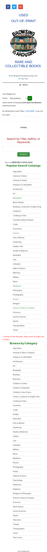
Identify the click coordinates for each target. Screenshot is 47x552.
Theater (16, 524)
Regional (16, 489)
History (16, 436)
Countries (17, 405)
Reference (17, 485)
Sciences (16, 312)
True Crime (17, 537)
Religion (16, 304)
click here (30, 111)
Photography (18, 295)
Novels (16, 463)
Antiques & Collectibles (22, 185)
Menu (25, 85)
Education (17, 419)
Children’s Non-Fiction (22, 392)
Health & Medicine (20, 251)
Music (15, 282)
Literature (17, 264)
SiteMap (23, 127)
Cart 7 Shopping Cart (23, 551)
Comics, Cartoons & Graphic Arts (26, 397)
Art (14, 194)
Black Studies (18, 202)
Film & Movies (18, 238)
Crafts (15, 224)
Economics (17, 229)
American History (20, 176)
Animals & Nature (20, 180)
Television (17, 520)
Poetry (15, 471)
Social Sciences (19, 317)
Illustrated (17, 255)
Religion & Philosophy (22, 493)
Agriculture (17, 172)
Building (16, 375)
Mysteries (17, 458)
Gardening (17, 242)
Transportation (19, 326)
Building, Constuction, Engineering (27, 207)
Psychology (17, 480)
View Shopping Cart (8, 94)
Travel (15, 330)
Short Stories (18, 507)
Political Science (19, 476)
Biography (17, 370)
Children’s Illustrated (21, 388)
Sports (15, 321)
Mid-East (16, 273)
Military (16, 277)
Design (16, 414)
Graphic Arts (18, 246)
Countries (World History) (23, 220)
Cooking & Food (19, 216)
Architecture (18, 189)
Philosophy (17, 290)
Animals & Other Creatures (24, 353)
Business (16, 379)
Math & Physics (19, 268)
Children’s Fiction (20, 383)
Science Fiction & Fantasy (23, 498)
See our (19, 162)
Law (14, 260)
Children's (17, 211)
